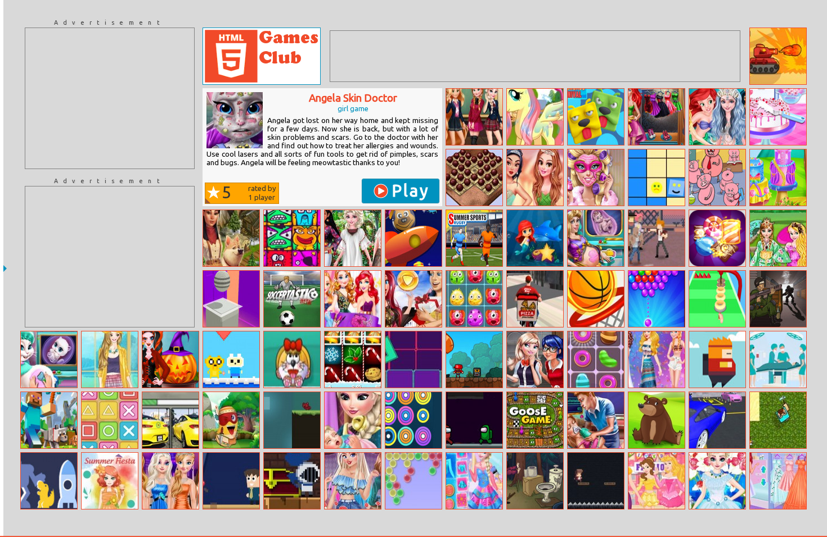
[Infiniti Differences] (170, 420)
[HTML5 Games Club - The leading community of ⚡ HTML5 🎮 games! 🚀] (261, 56)
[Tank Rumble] (778, 56)
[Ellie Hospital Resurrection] (595, 420)
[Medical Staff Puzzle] (778, 359)
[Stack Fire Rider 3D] (231, 298)
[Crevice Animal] (292, 420)
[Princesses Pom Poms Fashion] (352, 238)
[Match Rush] (109, 420)
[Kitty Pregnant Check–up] (49, 359)
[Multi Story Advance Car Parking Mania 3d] (717, 420)
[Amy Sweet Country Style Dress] (109, 359)
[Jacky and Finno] (231, 359)
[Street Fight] (656, 238)
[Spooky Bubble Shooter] (656, 298)
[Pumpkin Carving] (170, 359)
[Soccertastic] (292, 298)
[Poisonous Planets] (413, 238)
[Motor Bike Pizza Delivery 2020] (535, 298)
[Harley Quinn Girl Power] (352, 480)
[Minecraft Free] (49, 420)
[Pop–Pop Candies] (717, 238)
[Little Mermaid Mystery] (535, 238)
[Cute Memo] (656, 420)
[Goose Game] (535, 420)
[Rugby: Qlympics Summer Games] (474, 238)
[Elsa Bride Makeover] (717, 480)
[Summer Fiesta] (109, 480)
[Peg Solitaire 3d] (474, 177)
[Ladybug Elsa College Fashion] (535, 359)
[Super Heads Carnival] (595, 116)
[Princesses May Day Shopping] (170, 480)
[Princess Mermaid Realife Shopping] (656, 116)
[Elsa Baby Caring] (352, 420)
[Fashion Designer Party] (352, 298)
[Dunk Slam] (595, 298)
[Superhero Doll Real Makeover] (595, 177)
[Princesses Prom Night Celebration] (535, 177)
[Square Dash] (413, 359)
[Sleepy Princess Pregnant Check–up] (595, 238)
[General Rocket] (717, 359)
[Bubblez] (413, 480)
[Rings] (413, 420)
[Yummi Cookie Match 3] (595, 359)
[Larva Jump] (231, 420)
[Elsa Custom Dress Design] (474, 480)
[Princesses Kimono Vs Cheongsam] (778, 238)
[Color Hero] (656, 177)
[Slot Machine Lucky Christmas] (352, 359)
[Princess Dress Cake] (778, 177)
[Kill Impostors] (474, 420)
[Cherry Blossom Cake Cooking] (778, 116)
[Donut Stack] (717, 298)
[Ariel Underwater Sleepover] (717, 116)
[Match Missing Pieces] (717, 177)
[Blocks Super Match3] (292, 238)
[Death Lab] (778, 298)
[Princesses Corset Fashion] (778, 480)
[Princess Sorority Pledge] (656, 480)
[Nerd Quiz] (49, 480)
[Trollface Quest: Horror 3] (535, 480)
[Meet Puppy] (292, 359)
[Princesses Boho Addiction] (656, 359)
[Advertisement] (109, 98)
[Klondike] (231, 238)
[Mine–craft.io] (778, 420)
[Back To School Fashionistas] (474, 116)
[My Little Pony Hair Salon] (535, 116)
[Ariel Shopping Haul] (413, 298)
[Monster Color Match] (474, 298)
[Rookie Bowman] (595, 480)
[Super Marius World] (474, 359)
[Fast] (231, 480)
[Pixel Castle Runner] (292, 480)
